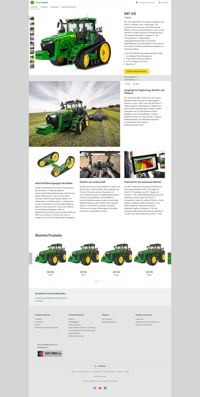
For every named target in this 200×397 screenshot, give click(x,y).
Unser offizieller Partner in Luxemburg (82, 327)
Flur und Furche (107, 319)
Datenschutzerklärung (84, 371)
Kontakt (126, 371)
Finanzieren (54, 7)
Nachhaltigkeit (74, 322)
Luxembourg (101, 366)
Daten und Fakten (75, 325)
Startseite (34, 7)
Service (37, 325)
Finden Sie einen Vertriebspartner (46, 327)
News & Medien (74, 333)
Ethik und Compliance (76, 336)
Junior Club (139, 319)
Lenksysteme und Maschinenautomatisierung (51, 298)
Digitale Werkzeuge (109, 322)
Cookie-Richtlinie (97, 371)
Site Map (73, 371)
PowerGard (39, 301)
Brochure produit (130, 77)
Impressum (120, 371)
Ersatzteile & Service (68, 7)
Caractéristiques (129, 80)
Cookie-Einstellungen (100, 376)
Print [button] (137, 84)
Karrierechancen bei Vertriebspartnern (82, 330)
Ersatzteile (39, 322)
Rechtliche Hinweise (109, 371)
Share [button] (128, 84)
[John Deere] (40, 2)
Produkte (44, 7)
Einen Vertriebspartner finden (136, 71)
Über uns (72, 319)
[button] (95, 388)
